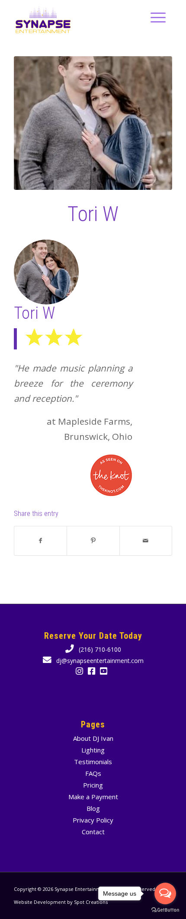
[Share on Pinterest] (93, 540)
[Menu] (154, 17)
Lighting (93, 750)
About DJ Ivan (93, 738)
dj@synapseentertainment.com (99, 660)
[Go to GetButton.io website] (165, 910)
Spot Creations (91, 902)
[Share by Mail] (146, 540)
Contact (93, 831)
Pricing (93, 785)
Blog (93, 808)
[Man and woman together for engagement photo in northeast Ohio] (93, 123)
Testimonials (93, 761)
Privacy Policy (93, 820)
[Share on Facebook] (40, 540)
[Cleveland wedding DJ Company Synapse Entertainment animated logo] (77, 17)
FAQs (93, 773)
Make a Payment (93, 796)
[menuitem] (154, 17)
